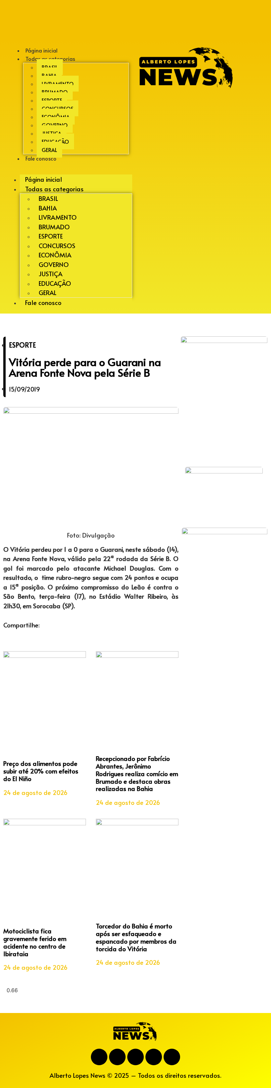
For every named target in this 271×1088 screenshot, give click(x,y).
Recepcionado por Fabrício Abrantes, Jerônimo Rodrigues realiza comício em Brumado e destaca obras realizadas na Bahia (137, 773)
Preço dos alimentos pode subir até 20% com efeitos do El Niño (40, 771)
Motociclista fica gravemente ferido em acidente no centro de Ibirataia (34, 941)
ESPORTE (52, 100)
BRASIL (50, 67)
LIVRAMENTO (58, 83)
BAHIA (49, 75)
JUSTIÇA (51, 133)
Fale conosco (41, 158)
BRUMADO (55, 91)
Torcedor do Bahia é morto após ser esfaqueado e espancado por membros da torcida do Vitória (136, 937)
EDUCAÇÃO (55, 141)
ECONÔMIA (56, 116)
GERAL (48, 292)
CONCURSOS (57, 108)
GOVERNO (55, 125)
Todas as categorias (50, 58)
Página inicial (43, 179)
